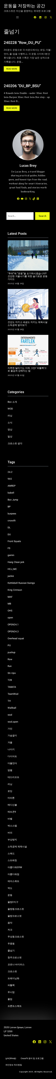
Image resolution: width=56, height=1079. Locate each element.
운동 (10, 895)
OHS (10, 611)
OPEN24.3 (13, 632)
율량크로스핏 (15, 916)
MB (9, 604)
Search (42, 215)
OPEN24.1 (13, 625)
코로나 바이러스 (16, 965)
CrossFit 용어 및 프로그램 (32, 1058)
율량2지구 (13, 902)
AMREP (12, 486)
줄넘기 (11, 951)
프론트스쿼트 (15, 1006)
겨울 (10, 742)
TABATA (12, 687)
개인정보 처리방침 (13, 1065)
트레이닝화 (13, 978)
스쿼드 (11, 854)
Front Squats (14, 541)
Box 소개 (12, 402)
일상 (10, 437)
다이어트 (12, 756)
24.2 (10, 472)
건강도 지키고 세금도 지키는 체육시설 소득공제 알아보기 (27, 324)
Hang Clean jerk (16, 562)
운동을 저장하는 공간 (24, 6)
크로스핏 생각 (15, 443)
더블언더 (12, 763)
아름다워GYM (15, 867)
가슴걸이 (12, 736)
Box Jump (13, 500)
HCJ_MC (12, 569)
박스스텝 (12, 826)
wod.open (13, 722)
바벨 (10, 819)
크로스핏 (12, 971)
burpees (12, 514)
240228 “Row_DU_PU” (22, 43)
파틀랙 (11, 985)
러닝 (10, 416)
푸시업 (11, 992)
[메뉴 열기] (17, 17)
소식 (10, 423)
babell (11, 493)
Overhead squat (16, 638)
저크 (10, 930)
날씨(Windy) (10, 1058)
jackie (11, 576)
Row (10, 659)
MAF (10, 597)
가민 (10, 729)
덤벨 (10, 770)
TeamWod (13, 694)
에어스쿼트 (13, 881)
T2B (10, 680)
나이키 (11, 749)
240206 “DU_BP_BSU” (22, 86)
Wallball (12, 708)
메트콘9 (12, 812)
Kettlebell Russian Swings (21, 583)
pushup (11, 652)
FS (9, 548)
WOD (10, 409)
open (10, 618)
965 (10, 479)
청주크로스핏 (15, 958)
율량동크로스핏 (16, 909)
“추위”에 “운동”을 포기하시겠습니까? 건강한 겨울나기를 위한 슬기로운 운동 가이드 (27, 276)
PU (9, 645)
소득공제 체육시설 (17, 847)
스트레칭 (12, 860)
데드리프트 (13, 777)
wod (10, 715)
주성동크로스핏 (16, 937)
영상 (10, 430)
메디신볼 (12, 805)
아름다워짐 (13, 874)
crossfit (12, 521)
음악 (10, 923)
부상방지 (12, 840)
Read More (12, 69)
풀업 (10, 999)
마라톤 (11, 798)
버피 (10, 833)
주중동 (11, 944)
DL (9, 528)
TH (9, 701)
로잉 (10, 791)
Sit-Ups (12, 673)
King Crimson (15, 590)
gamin (11, 555)
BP (9, 507)
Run (10, 666)
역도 (10, 888)
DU (9, 534)
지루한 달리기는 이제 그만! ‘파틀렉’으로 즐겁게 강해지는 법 (27, 370)
